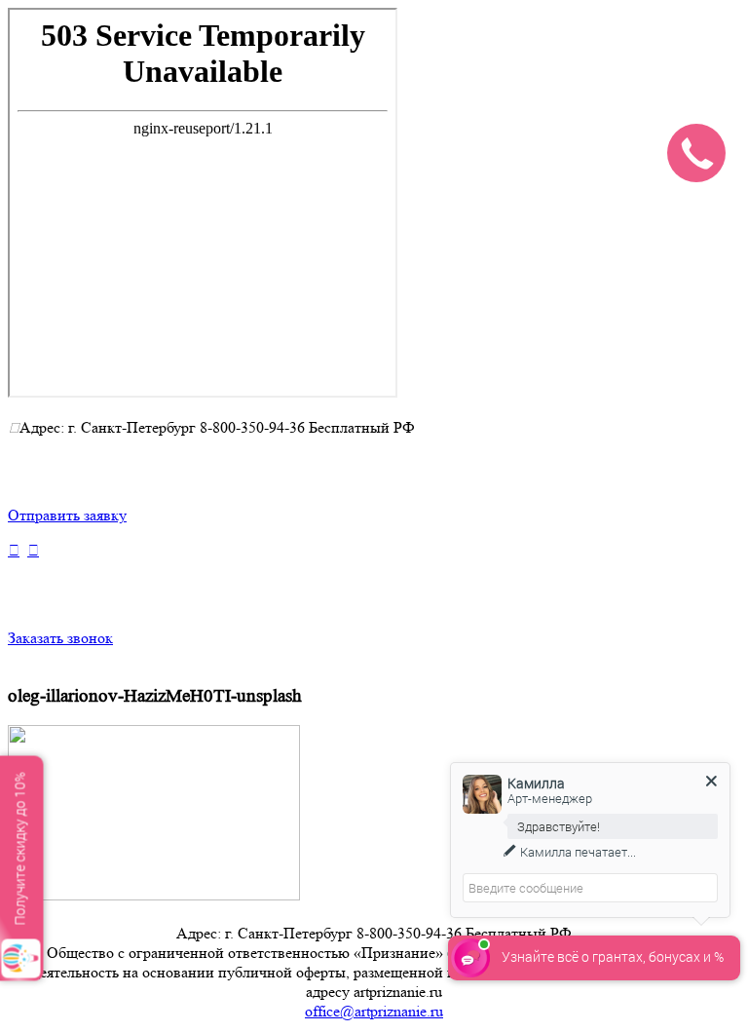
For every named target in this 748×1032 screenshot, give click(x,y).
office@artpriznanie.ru (374, 1011)
